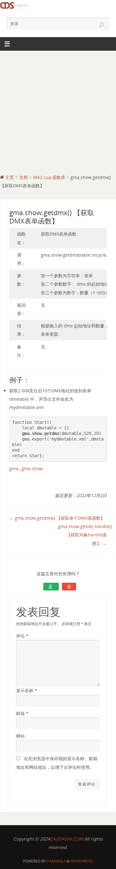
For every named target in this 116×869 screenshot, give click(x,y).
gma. (14, 468)
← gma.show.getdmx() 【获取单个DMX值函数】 (57, 518)
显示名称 (26, 690)
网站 (20, 736)
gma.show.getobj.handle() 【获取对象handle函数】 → (85, 534)
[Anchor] (32, 380)
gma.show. (33, 468)
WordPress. (82, 861)
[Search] (101, 25)
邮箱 (22, 713)
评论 (22, 636)
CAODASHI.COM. (67, 839)
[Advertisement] (58, 112)
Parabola (56, 861)
